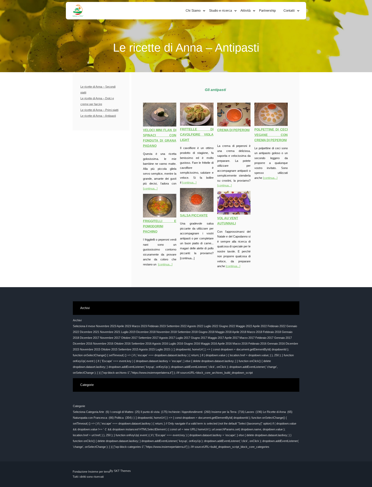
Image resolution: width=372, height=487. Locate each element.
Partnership (267, 10)
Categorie (79, 406)
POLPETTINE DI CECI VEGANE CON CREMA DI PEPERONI (271, 135)
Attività (245, 10)
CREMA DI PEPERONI (233, 130)
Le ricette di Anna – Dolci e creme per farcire (97, 101)
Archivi (77, 320)
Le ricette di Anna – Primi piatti (99, 110)
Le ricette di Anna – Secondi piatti (97, 89)
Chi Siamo (193, 10)
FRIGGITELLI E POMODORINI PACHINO (159, 226)
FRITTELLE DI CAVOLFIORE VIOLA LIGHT (196, 134)
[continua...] (150, 188)
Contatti (289, 10)
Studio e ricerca (220, 10)
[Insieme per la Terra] (78, 11)
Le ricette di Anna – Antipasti (98, 115)
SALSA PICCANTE (194, 215)
